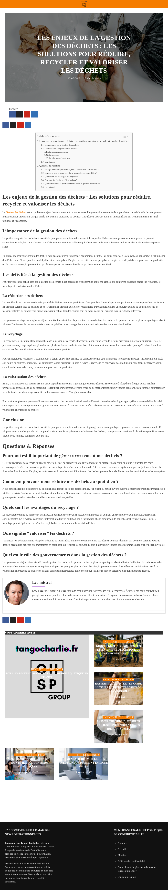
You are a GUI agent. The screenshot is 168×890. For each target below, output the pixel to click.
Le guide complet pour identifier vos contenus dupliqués (29, 763)
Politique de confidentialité (131, 861)
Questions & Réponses (49, 165)
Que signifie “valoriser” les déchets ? (61, 180)
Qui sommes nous (127, 877)
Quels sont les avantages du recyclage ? (62, 176)
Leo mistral (50, 187)
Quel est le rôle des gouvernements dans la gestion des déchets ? (73, 183)
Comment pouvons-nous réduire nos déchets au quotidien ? (71, 173)
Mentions (122, 855)
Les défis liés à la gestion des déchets (61, 148)
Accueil (122, 849)
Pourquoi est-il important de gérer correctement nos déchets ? (72, 169)
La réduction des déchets (58, 152)
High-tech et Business (47, 669)
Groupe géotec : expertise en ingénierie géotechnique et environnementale (118, 650)
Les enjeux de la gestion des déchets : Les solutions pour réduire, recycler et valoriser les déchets (84, 141)
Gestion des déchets (16, 212)
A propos (122, 843)
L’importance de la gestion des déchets (62, 145)
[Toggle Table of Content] (125, 136)
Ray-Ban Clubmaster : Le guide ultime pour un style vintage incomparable (118, 687)
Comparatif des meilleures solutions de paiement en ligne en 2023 (84, 763)
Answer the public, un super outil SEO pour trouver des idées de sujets (118, 725)
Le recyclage (54, 155)
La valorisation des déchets (59, 158)
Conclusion (50, 162)
